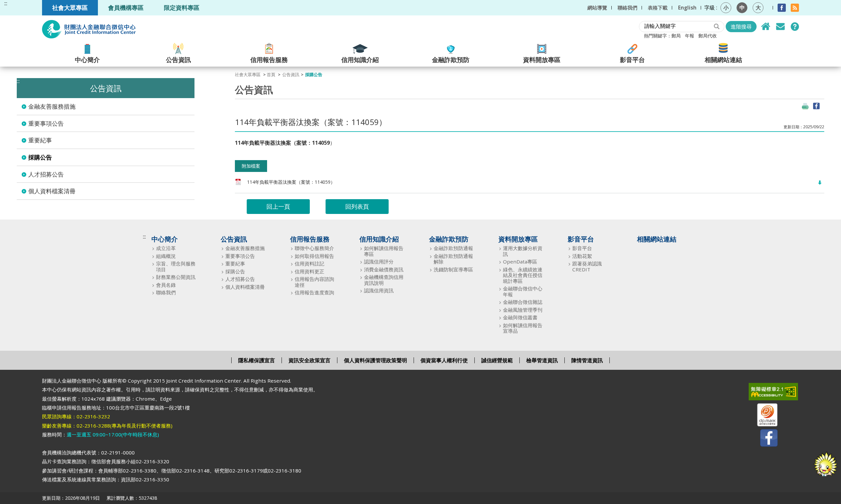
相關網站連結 (723, 59)
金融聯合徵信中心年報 (522, 291)
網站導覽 (597, 7)
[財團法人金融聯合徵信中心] (89, 29)
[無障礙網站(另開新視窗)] (763, 393)
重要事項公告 (46, 123)
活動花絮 (582, 256)
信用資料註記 (309, 263)
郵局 (676, 35)
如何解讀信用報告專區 (383, 251)
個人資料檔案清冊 (52, 191)
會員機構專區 (126, 7)
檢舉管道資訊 (542, 360)
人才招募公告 (46, 174)
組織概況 (166, 256)
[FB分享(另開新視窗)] (816, 106)
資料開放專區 (541, 59)
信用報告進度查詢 (314, 292)
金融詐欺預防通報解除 (453, 259)
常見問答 (794, 26)
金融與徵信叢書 (520, 317)
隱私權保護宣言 (256, 360)
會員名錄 (166, 285)
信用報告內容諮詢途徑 (314, 282)
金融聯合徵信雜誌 (522, 302)
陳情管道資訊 (587, 360)
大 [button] (758, 7)
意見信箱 (780, 26)
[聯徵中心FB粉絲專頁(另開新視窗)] (763, 439)
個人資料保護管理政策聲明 (375, 360)
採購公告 (40, 157)
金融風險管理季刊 (522, 310)
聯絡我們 (627, 7)
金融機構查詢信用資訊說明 (383, 280)
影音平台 (632, 59)
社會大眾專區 (70, 7)
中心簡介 (87, 59)
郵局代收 (707, 35)
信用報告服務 (269, 59)
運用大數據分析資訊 (522, 251)
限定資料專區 (181, 7)
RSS (795, 8)
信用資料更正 (309, 271)
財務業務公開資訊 (175, 277)
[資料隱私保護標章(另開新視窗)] (763, 416)
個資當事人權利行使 (444, 360)
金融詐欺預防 (450, 59)
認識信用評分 (379, 261)
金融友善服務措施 (52, 106)
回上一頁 (278, 206)
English (687, 7)
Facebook (782, 8)
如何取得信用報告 (314, 256)
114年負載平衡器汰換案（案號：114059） (291, 182)
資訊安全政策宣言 (309, 360)
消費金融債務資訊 (383, 269)
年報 (689, 35)
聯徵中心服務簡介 (314, 248)
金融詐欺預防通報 (453, 248)
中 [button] (742, 7)
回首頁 (765, 26)
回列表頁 (357, 206)
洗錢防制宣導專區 (453, 269)
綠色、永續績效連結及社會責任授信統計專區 (522, 275)
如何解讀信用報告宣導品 (522, 328)
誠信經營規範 (497, 360)
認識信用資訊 (379, 290)
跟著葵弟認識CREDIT (587, 266)
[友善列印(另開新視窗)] (805, 106)
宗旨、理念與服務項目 (175, 266)
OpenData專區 (520, 261)
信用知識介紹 (360, 59)
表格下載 (658, 7)
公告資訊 (178, 59)
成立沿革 (166, 248)
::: (5, 3)
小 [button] (726, 7)
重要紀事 (40, 140)
